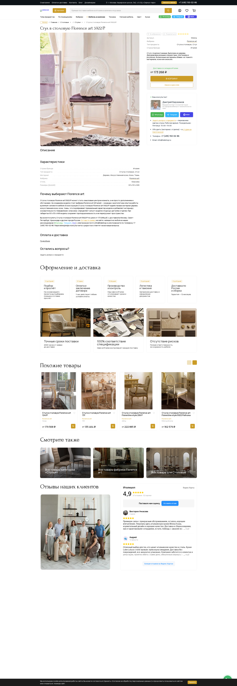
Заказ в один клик (171, 85)
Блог (81, 2)
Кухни (147, 17)
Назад (44, 22)
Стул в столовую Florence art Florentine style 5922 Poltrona (176, 414)
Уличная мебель (126, 17)
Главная (54, 22)
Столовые (64, 22)
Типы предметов (47, 17)
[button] (189, 362)
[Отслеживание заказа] (180, 10)
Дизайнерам (90, 2)
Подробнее (45, 241)
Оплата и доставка (59, 2)
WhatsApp (58, 223)
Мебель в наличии (97, 17)
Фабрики (79, 17)
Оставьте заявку (88, 220)
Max (74, 223)
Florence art (134, 178)
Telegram (67, 223)
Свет (139, 17)
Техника (112, 17)
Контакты (73, 2)
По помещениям (65, 17)
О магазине (45, 2)
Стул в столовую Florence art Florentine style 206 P (136, 414)
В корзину (172, 78)
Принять (192, 682)
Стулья (77, 22)
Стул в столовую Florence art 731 (96, 414)
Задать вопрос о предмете (164, 120)
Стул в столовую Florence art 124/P (56, 414)
